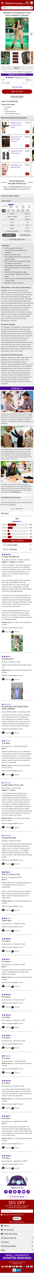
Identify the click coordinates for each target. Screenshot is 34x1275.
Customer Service (8, 1238)
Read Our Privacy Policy (17, 1222)
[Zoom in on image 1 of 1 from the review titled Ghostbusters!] (17, 690)
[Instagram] (19, 1192)
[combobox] (15, 8)
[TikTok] (28, 1192)
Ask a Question (17, 509)
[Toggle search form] (27, 3)
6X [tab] (28, 211)
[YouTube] (23, 1192)
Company (5, 1242)
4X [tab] (18, 211)
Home (6, 1226)
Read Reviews (20, 78)
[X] (10, 1192)
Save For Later (17, 97)
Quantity (28, 80)
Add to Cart (17, 91)
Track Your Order (11, 1234)
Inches (9, 235)
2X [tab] (8, 211)
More (3, 1250)
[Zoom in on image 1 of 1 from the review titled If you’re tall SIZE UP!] (17, 643)
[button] (31, 3)
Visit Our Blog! (18, 1197)
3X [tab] (13, 211)
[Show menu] (2, 3)
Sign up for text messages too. (13, 1215)
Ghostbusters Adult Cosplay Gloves (16, 152)
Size (3, 80)
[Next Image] (31, 34)
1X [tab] (3, 211)
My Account (9, 1230)
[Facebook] (6, 1192)
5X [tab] (23, 211)
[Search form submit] (31, 8)
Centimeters (25, 235)
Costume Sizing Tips (17, 239)
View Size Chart (17, 87)
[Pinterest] (15, 1192)
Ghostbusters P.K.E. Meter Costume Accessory (16, 139)
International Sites (8, 1246)
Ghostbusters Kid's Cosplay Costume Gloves (16, 125)
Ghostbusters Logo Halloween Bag (16, 166)
